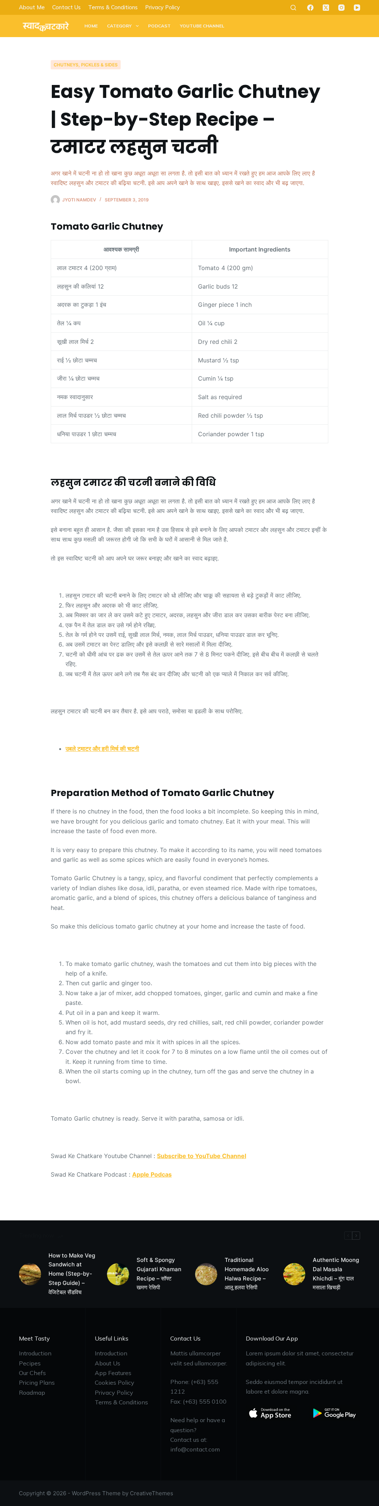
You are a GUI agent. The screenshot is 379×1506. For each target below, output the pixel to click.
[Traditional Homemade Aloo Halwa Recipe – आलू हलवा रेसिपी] (206, 1274)
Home (91, 26)
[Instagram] (341, 7)
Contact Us (66, 7)
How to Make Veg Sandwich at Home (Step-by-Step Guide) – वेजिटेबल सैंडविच (71, 1274)
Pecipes (30, 1363)
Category (119, 26)
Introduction (35, 1353)
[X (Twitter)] (326, 7)
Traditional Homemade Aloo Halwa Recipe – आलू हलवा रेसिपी (247, 1273)
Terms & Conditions (113, 7)
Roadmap (32, 1392)
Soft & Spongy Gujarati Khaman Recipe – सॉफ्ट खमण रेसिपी (159, 1273)
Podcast (159, 26)
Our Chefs (32, 1373)
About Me (32, 7)
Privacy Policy (162, 7)
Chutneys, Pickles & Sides (86, 65)
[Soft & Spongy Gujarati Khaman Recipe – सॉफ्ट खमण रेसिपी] (118, 1274)
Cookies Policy (114, 1382)
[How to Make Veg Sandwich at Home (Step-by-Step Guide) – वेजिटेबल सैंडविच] (30, 1274)
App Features (113, 1373)
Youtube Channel (202, 26)
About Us (107, 1363)
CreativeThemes (151, 1493)
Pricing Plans (37, 1382)
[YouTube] (357, 7)
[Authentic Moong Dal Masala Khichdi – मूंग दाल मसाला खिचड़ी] (294, 1274)
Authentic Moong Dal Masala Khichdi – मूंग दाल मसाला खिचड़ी (336, 1273)
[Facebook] (310, 7)
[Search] (293, 7)
